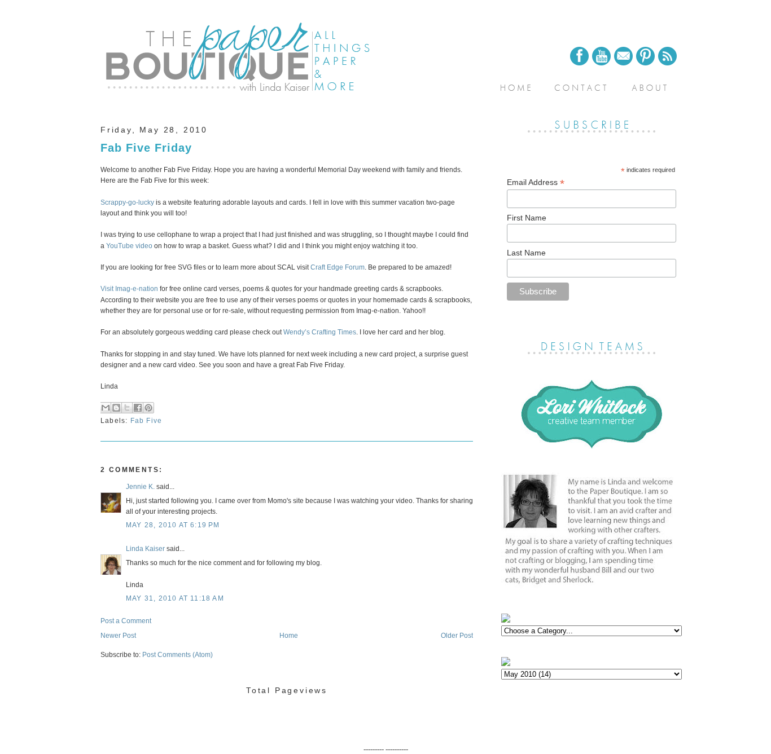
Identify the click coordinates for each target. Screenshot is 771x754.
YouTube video (129, 246)
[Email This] (105, 407)
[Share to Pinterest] (148, 407)
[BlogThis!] (116, 407)
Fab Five (146, 421)
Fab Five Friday (146, 148)
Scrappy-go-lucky (128, 202)
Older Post (457, 636)
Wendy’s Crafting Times (319, 332)
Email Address (535, 182)
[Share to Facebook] (137, 407)
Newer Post (118, 636)
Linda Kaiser (145, 549)
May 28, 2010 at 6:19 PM (173, 525)
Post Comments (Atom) (177, 655)
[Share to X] (127, 407)
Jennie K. (140, 487)
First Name (526, 217)
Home (288, 636)
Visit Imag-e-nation (129, 289)
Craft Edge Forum (337, 267)
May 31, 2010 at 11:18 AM (175, 598)
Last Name (526, 252)
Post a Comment (125, 621)
